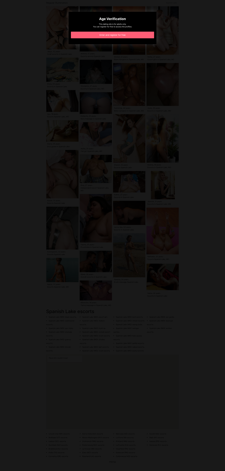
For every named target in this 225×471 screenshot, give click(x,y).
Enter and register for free (112, 35)
